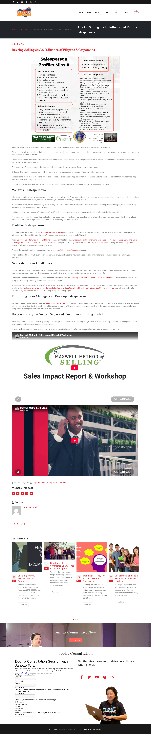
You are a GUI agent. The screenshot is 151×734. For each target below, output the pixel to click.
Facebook (13, 493)
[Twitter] (17, 2)
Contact (108, 12)
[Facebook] (13, 2)
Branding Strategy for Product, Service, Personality (94, 578)
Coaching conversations (80, 278)
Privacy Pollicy (82, 729)
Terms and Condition (95, 729)
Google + (26, 493)
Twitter (17, 493)
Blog (117, 12)
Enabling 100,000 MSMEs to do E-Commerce (26, 578)
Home (81, 12)
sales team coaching (101, 278)
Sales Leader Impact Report (57, 303)
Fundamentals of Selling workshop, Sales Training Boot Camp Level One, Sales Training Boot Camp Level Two (68, 288)
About (89, 12)
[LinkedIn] (30, 2)
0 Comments (61, 483)
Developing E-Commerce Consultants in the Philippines (62, 565)
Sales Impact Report (68, 250)
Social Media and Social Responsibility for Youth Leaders (127, 578)
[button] (74, 619)
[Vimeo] (35, 2)
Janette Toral (40, 483)
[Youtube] (22, 2)
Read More (23, 605)
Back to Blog (19, 44)
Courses (125, 12)
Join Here (76, 640)
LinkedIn (22, 493)
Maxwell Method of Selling (52, 232)
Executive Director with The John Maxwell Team (36, 240)
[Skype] (26, 2)
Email (31, 493)
